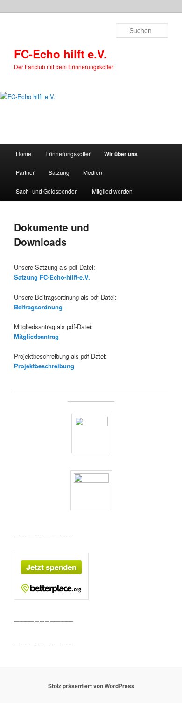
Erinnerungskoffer (68, 154)
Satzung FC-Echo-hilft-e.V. (52, 277)
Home (23, 154)
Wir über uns (121, 154)
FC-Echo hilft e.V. (60, 54)
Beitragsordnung (38, 306)
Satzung (59, 172)
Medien (92, 172)
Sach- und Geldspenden (47, 191)
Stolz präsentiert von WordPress (91, 685)
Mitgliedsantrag (36, 336)
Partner (25, 172)
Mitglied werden (112, 191)
